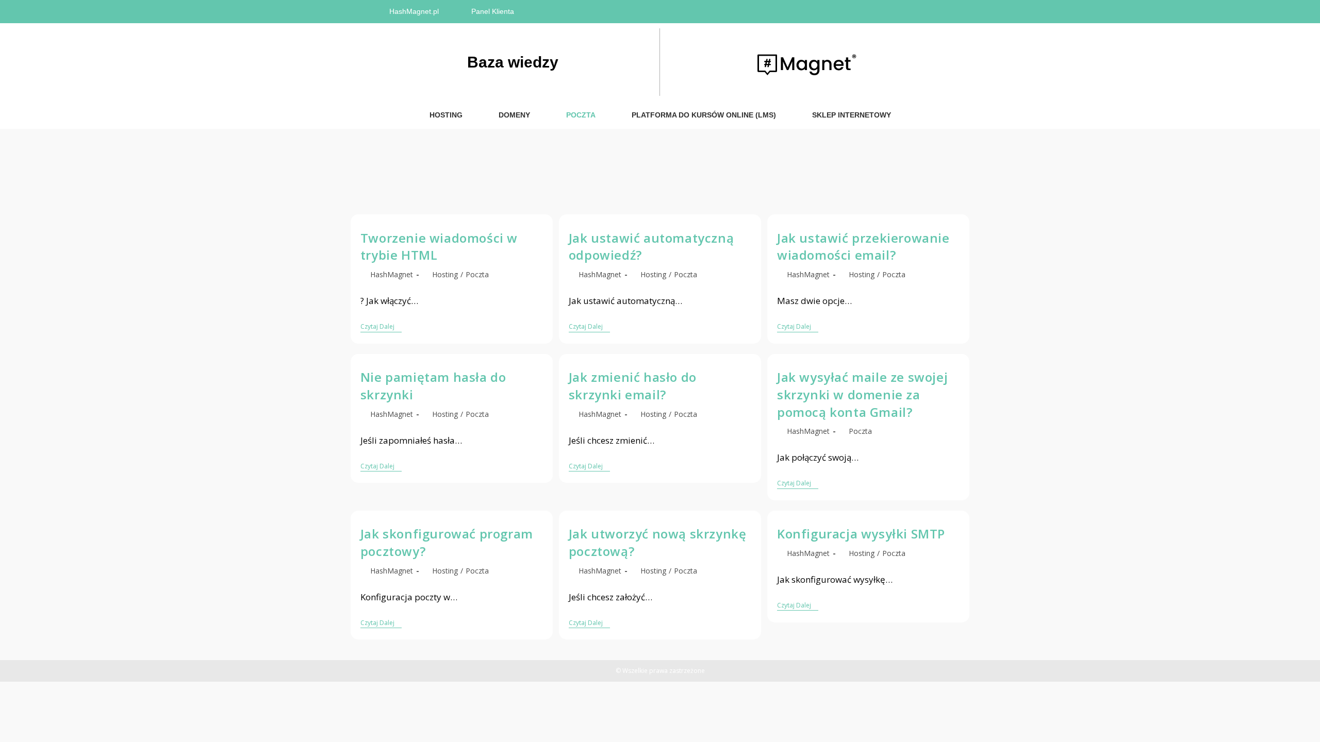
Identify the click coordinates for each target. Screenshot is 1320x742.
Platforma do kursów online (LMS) (704, 115)
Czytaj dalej (381, 327)
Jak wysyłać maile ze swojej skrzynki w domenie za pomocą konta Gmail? (862, 394)
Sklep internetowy (851, 115)
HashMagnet (391, 274)
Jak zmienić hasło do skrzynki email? (633, 385)
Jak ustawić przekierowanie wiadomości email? (863, 246)
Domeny (514, 115)
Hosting (446, 115)
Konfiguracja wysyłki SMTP (861, 533)
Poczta (581, 115)
